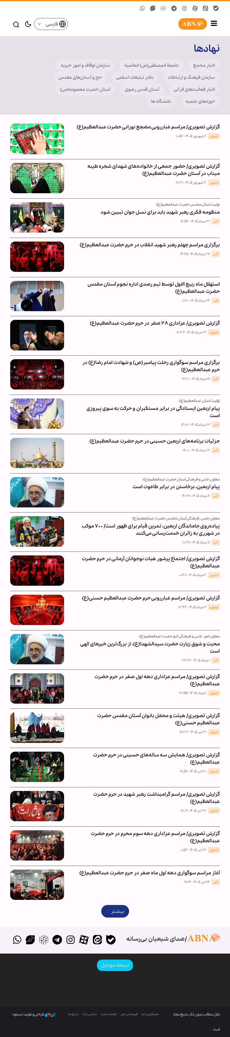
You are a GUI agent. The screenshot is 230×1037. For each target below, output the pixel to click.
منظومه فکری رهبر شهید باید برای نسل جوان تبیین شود (160, 212)
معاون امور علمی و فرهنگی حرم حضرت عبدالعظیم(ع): (179, 636)
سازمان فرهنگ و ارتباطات (191, 77)
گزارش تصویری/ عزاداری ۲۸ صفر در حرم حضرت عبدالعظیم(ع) (155, 323)
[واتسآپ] (17, 940)
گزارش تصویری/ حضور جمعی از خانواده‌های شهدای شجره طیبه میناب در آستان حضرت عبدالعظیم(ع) (153, 170)
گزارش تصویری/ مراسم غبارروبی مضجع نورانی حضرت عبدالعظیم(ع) (148, 127)
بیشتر (117, 911)
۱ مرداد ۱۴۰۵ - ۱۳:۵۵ (192, 693)
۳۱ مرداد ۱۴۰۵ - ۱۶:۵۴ (195, 221)
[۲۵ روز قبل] (37, 453)
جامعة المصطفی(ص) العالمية (151, 65)
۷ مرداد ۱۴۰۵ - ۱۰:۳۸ (196, 542)
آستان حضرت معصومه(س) (85, 89)
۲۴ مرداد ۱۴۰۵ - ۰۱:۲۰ (196, 300)
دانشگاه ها (161, 101)
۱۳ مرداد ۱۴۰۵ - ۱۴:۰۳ (195, 424)
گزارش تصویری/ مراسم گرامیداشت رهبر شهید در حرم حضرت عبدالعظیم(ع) (156, 798)
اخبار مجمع (204, 65)
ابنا (138, 24)
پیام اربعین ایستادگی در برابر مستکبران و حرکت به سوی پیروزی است (153, 412)
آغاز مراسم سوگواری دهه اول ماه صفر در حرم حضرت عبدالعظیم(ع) (149, 873)
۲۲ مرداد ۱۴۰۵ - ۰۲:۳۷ (191, 332)
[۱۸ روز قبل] (37, 374)
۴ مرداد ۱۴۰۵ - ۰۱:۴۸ (192, 575)
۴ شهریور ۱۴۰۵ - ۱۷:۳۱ (191, 182)
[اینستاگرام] (70, 940)
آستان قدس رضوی (142, 89)
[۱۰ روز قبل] (37, 257)
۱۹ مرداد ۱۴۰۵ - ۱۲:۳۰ (196, 379)
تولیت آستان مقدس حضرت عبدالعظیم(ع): (188, 204)
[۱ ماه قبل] (37, 570)
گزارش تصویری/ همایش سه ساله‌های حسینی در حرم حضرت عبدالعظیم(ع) (156, 759)
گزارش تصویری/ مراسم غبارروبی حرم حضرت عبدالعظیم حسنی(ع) (151, 598)
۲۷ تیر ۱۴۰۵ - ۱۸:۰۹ (193, 810)
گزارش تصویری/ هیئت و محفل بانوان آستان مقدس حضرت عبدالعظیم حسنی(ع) (158, 719)
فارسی (52, 24)
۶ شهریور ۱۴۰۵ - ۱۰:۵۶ (191, 136)
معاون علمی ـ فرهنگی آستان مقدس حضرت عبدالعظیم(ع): (176, 518)
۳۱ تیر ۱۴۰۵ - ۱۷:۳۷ (192, 732)
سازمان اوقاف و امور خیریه (85, 65)
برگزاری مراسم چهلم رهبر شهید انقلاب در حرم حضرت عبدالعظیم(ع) (150, 245)
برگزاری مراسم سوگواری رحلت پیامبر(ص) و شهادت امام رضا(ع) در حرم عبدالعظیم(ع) (151, 366)
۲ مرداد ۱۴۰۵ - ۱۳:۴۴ (192, 607)
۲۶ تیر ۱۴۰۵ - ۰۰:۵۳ (193, 850)
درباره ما (73, 1014)
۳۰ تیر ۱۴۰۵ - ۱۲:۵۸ (193, 771)
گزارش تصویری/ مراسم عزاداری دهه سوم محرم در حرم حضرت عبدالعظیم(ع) (155, 837)
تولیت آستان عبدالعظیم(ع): (199, 400)
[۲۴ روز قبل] (37, 413)
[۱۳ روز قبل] (37, 296)
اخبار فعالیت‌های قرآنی (194, 89)
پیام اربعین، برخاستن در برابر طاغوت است (176, 486)
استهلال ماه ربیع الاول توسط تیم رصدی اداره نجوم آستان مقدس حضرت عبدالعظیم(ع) (153, 288)
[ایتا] (97, 940)
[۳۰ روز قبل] (37, 531)
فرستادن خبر (129, 1014)
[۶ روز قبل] (37, 217)
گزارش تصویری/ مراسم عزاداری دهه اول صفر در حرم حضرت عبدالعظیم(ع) (157, 680)
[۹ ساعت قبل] (37, 139)
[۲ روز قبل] (37, 178)
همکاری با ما (149, 1014)
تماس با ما (89, 1014)
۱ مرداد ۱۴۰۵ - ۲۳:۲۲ (196, 660)
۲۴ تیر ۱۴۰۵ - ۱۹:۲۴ (197, 882)
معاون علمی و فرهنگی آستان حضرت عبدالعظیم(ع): (181, 479)
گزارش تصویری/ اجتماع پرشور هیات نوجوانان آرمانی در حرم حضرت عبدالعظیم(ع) (151, 562)
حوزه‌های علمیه (200, 101)
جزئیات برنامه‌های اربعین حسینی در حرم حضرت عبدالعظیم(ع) (155, 441)
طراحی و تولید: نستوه (29, 1014)
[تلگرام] (57, 940)
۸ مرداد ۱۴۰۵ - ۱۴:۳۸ (196, 496)
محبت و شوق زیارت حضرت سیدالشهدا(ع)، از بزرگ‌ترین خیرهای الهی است (150, 648)
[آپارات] (84, 940)
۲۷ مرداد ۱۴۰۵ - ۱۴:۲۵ (195, 254)
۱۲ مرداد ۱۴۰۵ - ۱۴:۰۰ (196, 450)
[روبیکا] (44, 940)
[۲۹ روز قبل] (37, 492)
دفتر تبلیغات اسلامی (135, 77)
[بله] (110, 940)
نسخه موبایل (115, 965)
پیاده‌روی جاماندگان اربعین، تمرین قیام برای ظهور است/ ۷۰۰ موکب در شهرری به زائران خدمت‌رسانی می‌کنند (151, 530)
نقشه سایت (109, 1014)
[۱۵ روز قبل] (37, 335)
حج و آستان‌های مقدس (80, 77)
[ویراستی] (30, 940)
